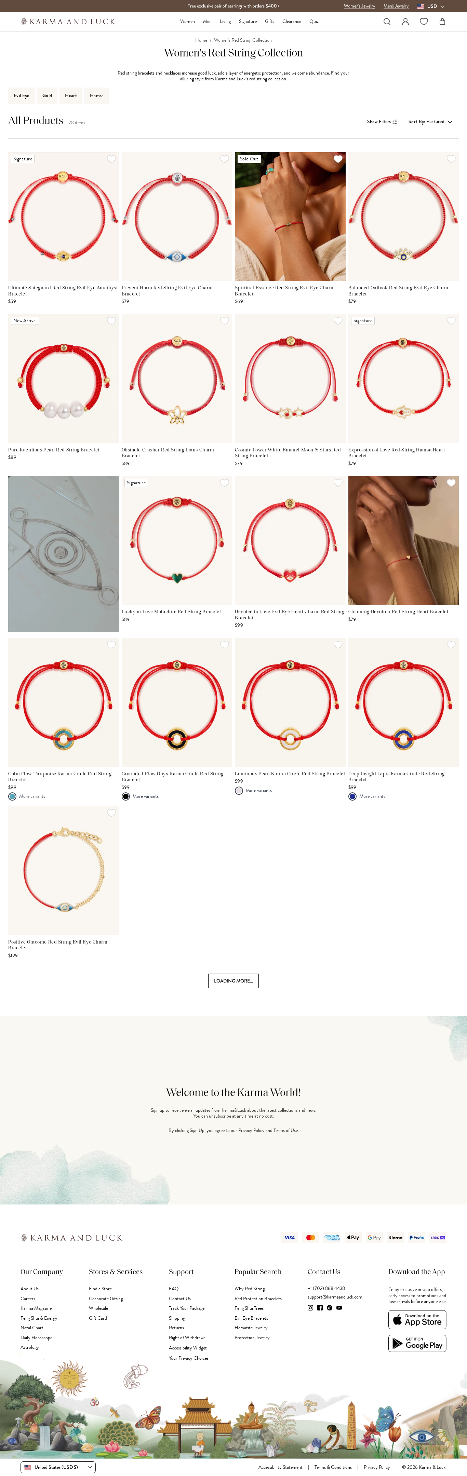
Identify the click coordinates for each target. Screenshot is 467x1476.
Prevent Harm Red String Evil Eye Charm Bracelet (167, 291)
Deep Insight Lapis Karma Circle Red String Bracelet (396, 777)
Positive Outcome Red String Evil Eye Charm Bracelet (58, 945)
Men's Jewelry (396, 6)
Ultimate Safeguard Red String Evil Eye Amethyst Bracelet (63, 291)
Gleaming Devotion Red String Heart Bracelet (398, 612)
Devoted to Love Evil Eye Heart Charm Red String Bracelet (289, 615)
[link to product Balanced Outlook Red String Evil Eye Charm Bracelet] (403, 216)
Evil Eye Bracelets (251, 1318)
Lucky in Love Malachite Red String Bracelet (171, 612)
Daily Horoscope (36, 1337)
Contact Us (180, 1298)
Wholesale (98, 1308)
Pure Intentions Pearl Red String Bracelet (53, 450)
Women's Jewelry (359, 6)
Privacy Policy (251, 1130)
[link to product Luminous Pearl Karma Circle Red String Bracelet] (290, 702)
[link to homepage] (68, 21)
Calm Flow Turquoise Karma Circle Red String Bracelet (59, 777)
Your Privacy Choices (189, 1358)
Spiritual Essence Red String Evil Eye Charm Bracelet (285, 291)
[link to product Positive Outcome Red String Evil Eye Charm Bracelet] (63, 870)
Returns (176, 1327)
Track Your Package (186, 1308)
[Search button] (387, 21)
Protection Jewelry (252, 1337)
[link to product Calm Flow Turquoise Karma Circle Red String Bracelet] (63, 702)
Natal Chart (32, 1327)
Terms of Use (285, 1130)
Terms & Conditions (333, 1467)
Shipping (177, 1318)
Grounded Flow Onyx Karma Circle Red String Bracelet (173, 777)
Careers (28, 1298)
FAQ (174, 1288)
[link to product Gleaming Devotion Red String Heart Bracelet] (403, 540)
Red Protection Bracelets (258, 1298)
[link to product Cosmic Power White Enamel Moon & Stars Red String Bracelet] (290, 378)
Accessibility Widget (188, 1348)
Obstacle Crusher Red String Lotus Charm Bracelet (168, 453)
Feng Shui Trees (249, 1308)
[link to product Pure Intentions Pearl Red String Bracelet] (63, 378)
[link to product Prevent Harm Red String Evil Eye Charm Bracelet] (177, 216)
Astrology (30, 1347)
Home (201, 40)
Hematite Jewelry (251, 1327)
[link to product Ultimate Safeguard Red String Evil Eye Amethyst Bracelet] (63, 216)
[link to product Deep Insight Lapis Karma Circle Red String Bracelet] (403, 702)
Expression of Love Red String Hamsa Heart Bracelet (396, 453)
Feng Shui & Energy (39, 1318)
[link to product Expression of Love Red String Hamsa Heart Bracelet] (403, 378)
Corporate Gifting (106, 1298)
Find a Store (100, 1288)
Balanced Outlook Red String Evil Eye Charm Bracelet (398, 291)
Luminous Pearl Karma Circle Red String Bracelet (290, 774)
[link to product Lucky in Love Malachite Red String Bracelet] (177, 540)
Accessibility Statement (280, 1467)
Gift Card (98, 1318)
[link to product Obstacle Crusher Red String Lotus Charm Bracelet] (177, 378)
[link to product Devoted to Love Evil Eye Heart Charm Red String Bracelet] (290, 540)
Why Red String (250, 1288)
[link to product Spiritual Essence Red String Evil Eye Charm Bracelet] (290, 216)
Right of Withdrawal (187, 1337)
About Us (30, 1288)
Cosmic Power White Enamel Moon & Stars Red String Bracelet (288, 453)
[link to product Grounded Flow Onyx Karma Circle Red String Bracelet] (177, 702)
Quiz (314, 21)
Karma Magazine (36, 1308)
